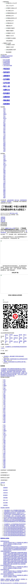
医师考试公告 (4, 538)
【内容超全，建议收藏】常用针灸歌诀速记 (13, 356)
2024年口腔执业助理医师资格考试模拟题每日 (15, 532)
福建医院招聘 (17, 554)
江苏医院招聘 (6, 555)
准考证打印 (12, 548)
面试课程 (7, 377)
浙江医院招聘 (23, 554)
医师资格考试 (23, 200)
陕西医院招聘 (17, 556)
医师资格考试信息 (5, 541)
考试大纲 (7, 548)
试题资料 (7, 507)
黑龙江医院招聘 (22, 563)
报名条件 (14, 546)
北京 (4, 108)
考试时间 (10, 542)
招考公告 (5, 546)
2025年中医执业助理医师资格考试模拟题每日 (15, 527)
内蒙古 (5, 114)
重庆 (4, 138)
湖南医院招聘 (17, 559)
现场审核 (19, 542)
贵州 (4, 141)
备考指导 (3, 201)
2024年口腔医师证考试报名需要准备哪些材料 (15, 517)
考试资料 (9, 201)
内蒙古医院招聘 (14, 563)
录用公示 (11, 549)
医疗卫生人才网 (14, 213)
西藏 (4, 143)
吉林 (4, 116)
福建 (4, 125)
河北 (4, 111)
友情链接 (17, 580)
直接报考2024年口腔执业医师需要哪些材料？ (15, 520)
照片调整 (5, 502)
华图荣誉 (8, 579)
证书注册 (6, 83)
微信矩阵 (5, 490)
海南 (4, 136)
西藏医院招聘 (6, 563)
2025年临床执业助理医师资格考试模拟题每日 (15, 529)
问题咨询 (24, 549)
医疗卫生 (17, 200)
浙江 (4, 122)
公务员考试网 (10, 200)
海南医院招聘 (6, 561)
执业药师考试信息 (5, 569)
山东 (4, 128)
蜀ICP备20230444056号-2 (6, 583)
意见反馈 (7, 580)
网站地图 (12, 580)
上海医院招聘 (13, 552)
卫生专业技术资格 (7, 65)
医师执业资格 (6, 62)
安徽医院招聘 (10, 559)
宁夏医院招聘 (10, 562)
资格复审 (22, 548)
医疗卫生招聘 (6, 59)
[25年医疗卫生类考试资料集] (1, 484)
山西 (4, 112)
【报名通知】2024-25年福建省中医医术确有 (14, 510)
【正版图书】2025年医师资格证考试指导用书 (15, 524)
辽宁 (4, 115)
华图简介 (3, 579)
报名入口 (15, 542)
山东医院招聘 (13, 555)
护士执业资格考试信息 (6, 565)
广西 (4, 135)
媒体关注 (18, 579)
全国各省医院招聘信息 (6, 551)
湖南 (4, 132)
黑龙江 (5, 118)
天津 (4, 109)
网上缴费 (24, 542)
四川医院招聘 (10, 556)
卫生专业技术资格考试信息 (7, 573)
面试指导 (19, 549)
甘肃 (4, 146)
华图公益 (13, 579)
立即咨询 (3, 482)
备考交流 (16, 341)
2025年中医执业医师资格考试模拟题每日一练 (15, 528)
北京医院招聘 (6, 552)
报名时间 (16, 335)
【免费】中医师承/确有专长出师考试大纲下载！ (14, 361)
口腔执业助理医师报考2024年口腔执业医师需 (15, 521)
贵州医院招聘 (20, 561)
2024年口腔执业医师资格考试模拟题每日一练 (15, 534)
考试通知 (3, 507)
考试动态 (6, 69)
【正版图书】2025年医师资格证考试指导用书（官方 (13, 370)
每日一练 (6, 86)
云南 (4, 142)
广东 (4, 134)
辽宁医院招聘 (20, 555)
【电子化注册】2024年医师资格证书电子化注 (15, 514)
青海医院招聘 (17, 562)
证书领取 (6, 79)
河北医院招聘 (13, 558)
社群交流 (5, 492)
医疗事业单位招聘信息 (6, 545)
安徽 (4, 124)
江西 (4, 126)
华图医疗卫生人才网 (10, 228)
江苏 (4, 121)
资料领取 (5, 497)
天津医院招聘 (20, 552)
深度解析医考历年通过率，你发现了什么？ (14, 513)
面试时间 (6, 549)
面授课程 (6, 104)
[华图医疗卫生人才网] (7, 55)
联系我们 (23, 579)
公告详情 (5, 542)
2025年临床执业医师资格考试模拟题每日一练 (15, 531)
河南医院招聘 (6, 558)
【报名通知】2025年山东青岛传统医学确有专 (15, 511)
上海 (4, 119)
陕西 (4, 145)
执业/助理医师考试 (5, 57)
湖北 (4, 131)
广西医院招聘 (23, 559)
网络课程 (6, 100)
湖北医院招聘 (23, 556)
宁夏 (4, 149)
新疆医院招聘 (23, 562)
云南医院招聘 (13, 561)
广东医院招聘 (10, 554)
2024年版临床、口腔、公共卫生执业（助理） (15, 515)
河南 (4, 129)
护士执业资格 (6, 61)
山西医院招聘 (20, 558)
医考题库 (6, 93)
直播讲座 (6, 97)
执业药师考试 (6, 64)
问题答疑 (5, 505)
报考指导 (6, 72)
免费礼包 (6, 90)
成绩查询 (6, 76)
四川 (4, 139)
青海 (4, 148)
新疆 (4, 151)
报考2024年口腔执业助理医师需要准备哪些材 (15, 518)
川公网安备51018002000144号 (20, 583)
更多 (8, 538)
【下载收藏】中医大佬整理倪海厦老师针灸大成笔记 (13, 368)
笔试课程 (3, 377)
